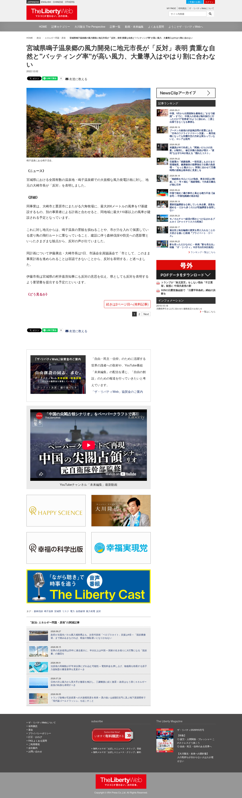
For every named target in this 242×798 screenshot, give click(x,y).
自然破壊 (80, 611)
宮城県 (57, 611)
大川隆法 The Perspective (89, 26)
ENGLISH (46, 1)
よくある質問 (156, 26)
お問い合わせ (35, 751)
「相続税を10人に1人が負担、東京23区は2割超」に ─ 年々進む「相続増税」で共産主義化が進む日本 (193, 181)
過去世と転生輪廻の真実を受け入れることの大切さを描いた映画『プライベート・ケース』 (192, 233)
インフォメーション (171, 300)
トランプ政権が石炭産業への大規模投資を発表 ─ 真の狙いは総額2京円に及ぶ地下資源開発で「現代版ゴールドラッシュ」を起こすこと (98, 699)
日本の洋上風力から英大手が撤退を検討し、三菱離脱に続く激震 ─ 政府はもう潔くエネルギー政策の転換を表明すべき (99, 683)
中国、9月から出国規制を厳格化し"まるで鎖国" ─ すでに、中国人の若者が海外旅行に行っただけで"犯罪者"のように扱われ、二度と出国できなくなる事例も (192, 117)
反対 (98, 611)
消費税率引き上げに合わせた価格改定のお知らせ (179, 308)
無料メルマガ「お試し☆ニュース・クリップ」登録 (117, 748)
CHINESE (58, 1)
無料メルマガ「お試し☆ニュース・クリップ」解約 (117, 751)
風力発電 (90, 611)
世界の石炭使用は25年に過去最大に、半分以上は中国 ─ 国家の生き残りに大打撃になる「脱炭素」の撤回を (99, 652)
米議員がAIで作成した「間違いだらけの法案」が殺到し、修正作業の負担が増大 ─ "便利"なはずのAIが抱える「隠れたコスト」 (192, 150)
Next (146, 314)
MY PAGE (171, 8)
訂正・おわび (35, 736)
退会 (30, 729)
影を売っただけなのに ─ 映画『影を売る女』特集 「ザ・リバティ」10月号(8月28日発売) (193, 246)
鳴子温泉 (48, 611)
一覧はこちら (208, 311)
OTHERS (69, 1)
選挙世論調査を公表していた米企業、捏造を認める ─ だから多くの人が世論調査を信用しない (193, 207)
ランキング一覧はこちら (203, 252)
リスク (65, 611)
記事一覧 (115, 26)
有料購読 (182, 8)
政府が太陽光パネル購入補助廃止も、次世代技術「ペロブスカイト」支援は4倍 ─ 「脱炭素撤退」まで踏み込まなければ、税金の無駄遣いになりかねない (98, 636)
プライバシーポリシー (39, 733)
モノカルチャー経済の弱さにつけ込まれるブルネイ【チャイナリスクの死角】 (192, 220)
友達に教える (77, 79)
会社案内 (32, 747)
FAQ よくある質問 (37, 740)
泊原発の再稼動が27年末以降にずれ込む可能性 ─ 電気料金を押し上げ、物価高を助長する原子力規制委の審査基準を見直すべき (99, 667)
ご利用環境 (34, 744)
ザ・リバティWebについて (201, 8)
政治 (39, 37)
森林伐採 (38, 611)
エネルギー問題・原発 (55, 37)
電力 (72, 611)
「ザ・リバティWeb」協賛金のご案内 (117, 391)
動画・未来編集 (134, 26)
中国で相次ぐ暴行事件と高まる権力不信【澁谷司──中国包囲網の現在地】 (192, 194)
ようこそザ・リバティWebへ (185, 26)
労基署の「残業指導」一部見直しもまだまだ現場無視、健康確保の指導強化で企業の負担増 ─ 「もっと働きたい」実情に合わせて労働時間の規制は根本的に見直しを (193, 166)
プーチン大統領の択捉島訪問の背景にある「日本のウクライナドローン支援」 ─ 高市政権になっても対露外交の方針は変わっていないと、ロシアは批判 (193, 135)
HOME (43, 26)
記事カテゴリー (60, 26)
